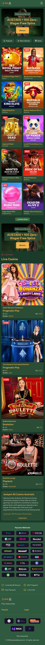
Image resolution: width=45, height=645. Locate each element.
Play (12, 58)
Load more (22, 518)
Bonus (23, 30)
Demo (12, 63)
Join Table (24, 284)
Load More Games (22, 219)
